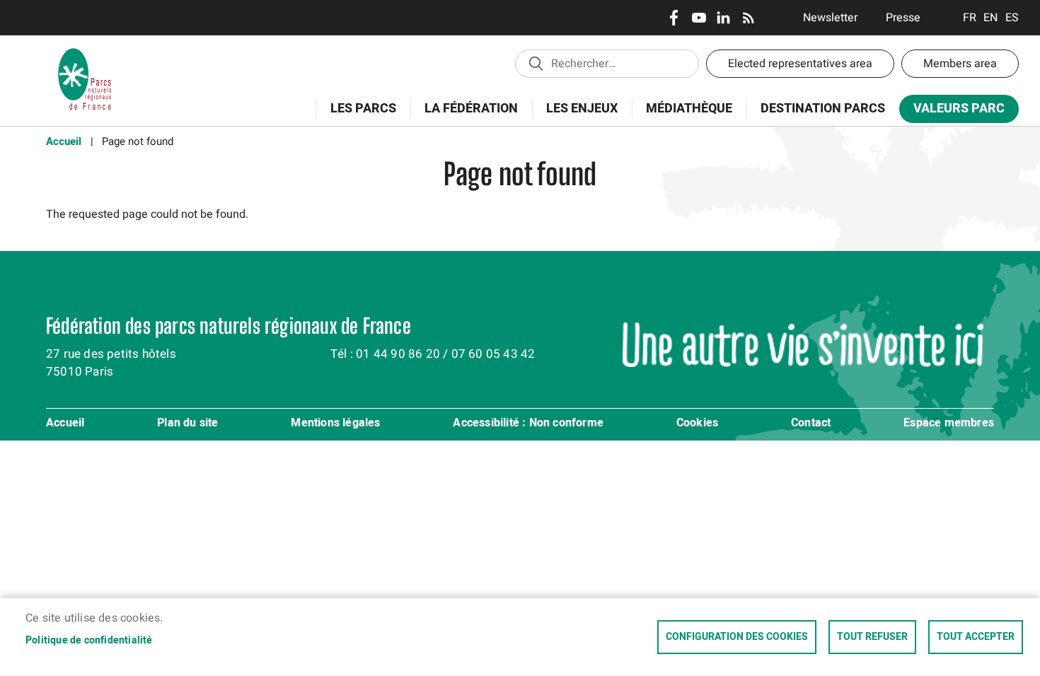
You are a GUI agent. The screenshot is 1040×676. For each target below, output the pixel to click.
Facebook (673, 17)
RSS (748, 17)
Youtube (698, 17)
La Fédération (464, 116)
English (990, 17)
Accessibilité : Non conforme (528, 423)
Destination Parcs (823, 108)
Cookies (697, 423)
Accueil (63, 141)
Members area (960, 63)
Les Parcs (356, 116)
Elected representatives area (800, 63)
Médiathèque (689, 108)
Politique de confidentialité (89, 641)
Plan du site (187, 423)
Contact (811, 423)
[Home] (85, 53)
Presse (903, 17)
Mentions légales (335, 423)
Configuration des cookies (737, 637)
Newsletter (830, 17)
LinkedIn (723, 17)
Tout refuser (872, 637)
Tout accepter (976, 637)
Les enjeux (575, 116)
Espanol (1012, 17)
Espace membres (948, 423)
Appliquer (535, 63)
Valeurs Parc (952, 111)
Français (969, 17)
